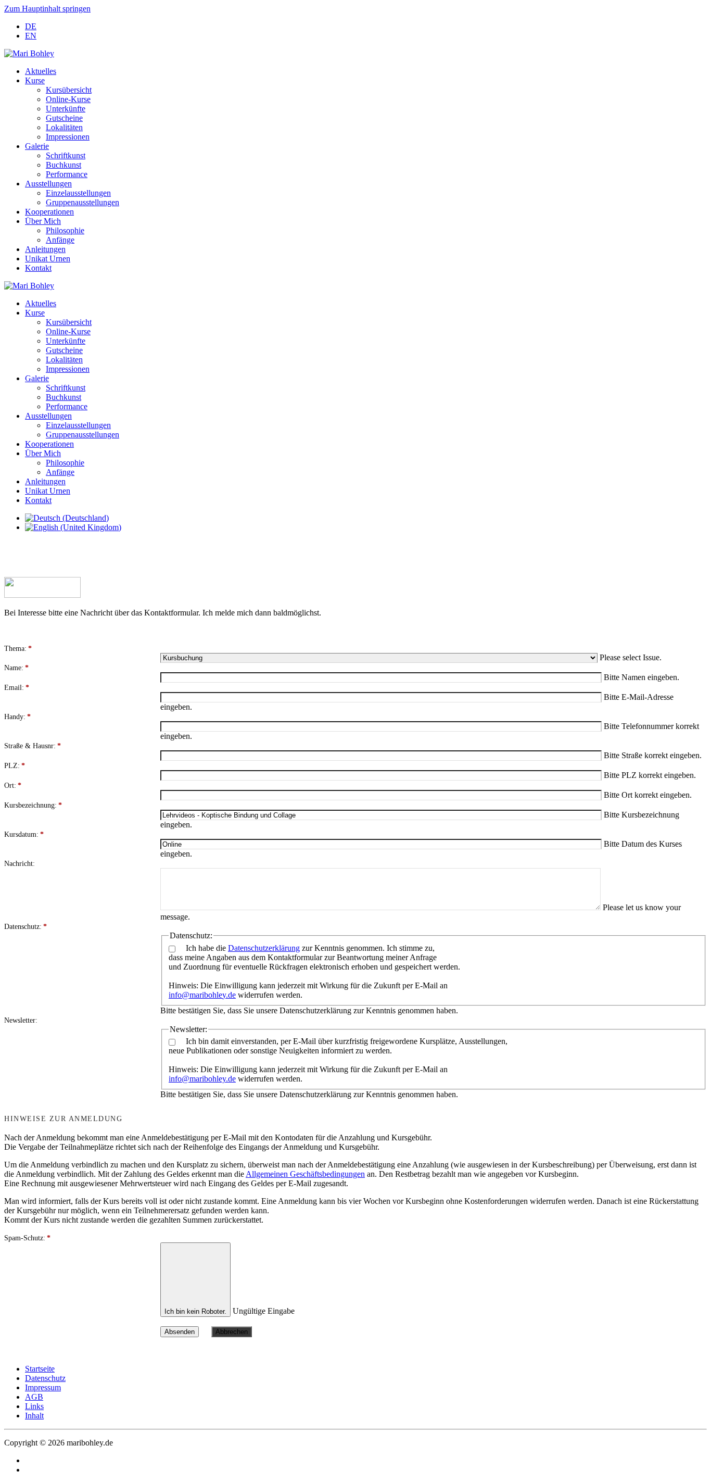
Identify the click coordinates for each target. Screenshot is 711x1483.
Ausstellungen (48, 183)
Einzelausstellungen (78, 192)
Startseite (40, 1368)
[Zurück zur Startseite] (29, 53)
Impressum (43, 1387)
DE (30, 26)
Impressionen (68, 136)
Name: (16, 668)
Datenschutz (45, 1378)
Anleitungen (45, 249)
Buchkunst (63, 164)
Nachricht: (19, 864)
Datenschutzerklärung (264, 948)
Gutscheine (64, 118)
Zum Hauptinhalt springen (47, 8)
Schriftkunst (65, 155)
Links (34, 1406)
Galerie (37, 146)
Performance (66, 174)
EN (30, 35)
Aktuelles (40, 71)
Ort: (12, 785)
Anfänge (60, 239)
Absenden (179, 1332)
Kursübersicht (69, 89)
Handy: (17, 717)
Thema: (18, 648)
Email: (16, 688)
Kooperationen (49, 211)
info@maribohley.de (202, 994)
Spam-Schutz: (27, 1238)
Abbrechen (231, 1332)
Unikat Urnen (47, 258)
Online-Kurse (68, 99)
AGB (34, 1396)
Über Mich (43, 221)
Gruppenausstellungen (82, 202)
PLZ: (14, 766)
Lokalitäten (64, 127)
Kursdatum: (24, 834)
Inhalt (34, 1415)
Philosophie (65, 230)
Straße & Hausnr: (32, 746)
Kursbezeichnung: (33, 805)
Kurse (35, 80)
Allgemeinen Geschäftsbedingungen (305, 1174)
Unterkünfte (65, 108)
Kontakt (38, 267)
